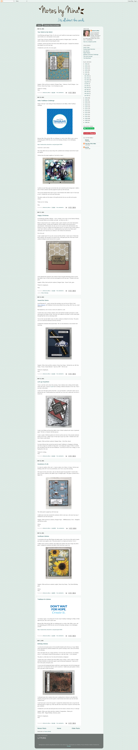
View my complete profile (89, 41)
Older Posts (76, 728)
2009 (86, 120)
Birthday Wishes (43, 644)
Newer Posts (41, 728)
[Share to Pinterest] (75, 93)
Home (39, 25)
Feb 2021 (87, 93)
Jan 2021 (87, 95)
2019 (86, 100)
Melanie (87, 140)
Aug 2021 (87, 81)
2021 (86, 74)
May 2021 (87, 87)
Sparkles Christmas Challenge (90, 54)
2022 (86, 72)
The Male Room (87, 58)
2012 (86, 114)
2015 (86, 108)
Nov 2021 (87, 78)
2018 (86, 102)
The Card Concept (87, 56)
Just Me (87, 147)
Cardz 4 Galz (86, 47)
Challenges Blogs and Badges (51, 25)
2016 (86, 106)
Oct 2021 (87, 79)
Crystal (76, 150)
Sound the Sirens (43, 300)
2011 (86, 116)
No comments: (60, 92)
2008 (86, 122)
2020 (86, 98)
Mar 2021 (87, 91)
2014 (86, 110)
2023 (86, 70)
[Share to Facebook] (73, 93)
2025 (86, 66)
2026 (86, 64)
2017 (86, 104)
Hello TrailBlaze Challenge (46, 100)
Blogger (69, 746)
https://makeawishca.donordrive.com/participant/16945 (50, 629)
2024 (86, 68)
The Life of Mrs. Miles (90, 143)
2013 (86, 112)
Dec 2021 (87, 76)
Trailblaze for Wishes (44, 599)
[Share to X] (72, 93)
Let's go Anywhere (43, 382)
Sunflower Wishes (43, 536)
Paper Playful (86, 52)
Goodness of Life (43, 464)
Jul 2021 (87, 83)
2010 (86, 118)
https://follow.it (41, 305)
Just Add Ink (86, 51)
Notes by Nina (95, 30)
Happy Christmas (43, 215)
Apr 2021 (87, 89)
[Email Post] (66, 92)
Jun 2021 (87, 85)
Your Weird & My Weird (45, 32)
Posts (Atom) (47, 731)
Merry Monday (44, 293)
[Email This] (69, 93)
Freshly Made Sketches (89, 49)
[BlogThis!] (70, 93)
